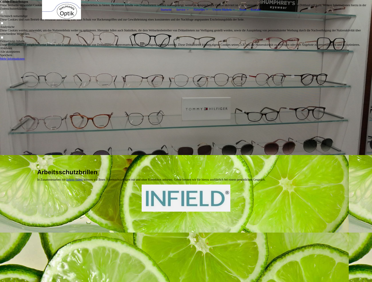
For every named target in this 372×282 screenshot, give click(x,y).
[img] (61, 9)
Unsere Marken (222, 9)
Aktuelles (199, 9)
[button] (186, 48)
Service (180, 9)
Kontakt (256, 9)
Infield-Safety (74, 179)
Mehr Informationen (12, 58)
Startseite (166, 9)
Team (242, 9)
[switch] (2, 23)
